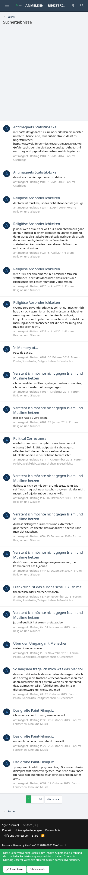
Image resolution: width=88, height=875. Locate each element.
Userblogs (19, 160)
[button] (6, 5)
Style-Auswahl (10, 825)
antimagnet (20, 156)
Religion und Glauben (27, 211)
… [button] (34, 799)
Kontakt (6, 830)
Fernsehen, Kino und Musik (30, 724)
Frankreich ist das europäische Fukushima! (47, 587)
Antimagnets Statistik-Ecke (34, 127)
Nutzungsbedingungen (28, 830)
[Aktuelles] (73, 5)
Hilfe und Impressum (15, 835)
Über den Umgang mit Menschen (40, 643)
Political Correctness (29, 438)
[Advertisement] (44, 74)
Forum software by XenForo (35, 845)
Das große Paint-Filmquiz (33, 710)
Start (35, 835)
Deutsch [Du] (30, 825)
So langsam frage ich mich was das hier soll (48, 669)
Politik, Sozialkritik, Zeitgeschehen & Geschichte (43, 361)
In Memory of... (25, 347)
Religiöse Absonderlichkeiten (36, 198)
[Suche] (82, 5)
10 (40, 799)
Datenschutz (52, 830)
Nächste (52, 799)
